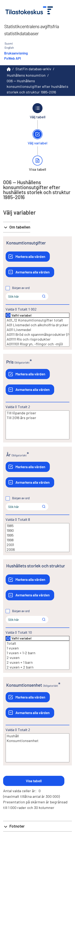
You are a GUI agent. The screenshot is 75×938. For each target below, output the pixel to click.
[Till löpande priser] (37, 413)
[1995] (37, 535)
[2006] (37, 549)
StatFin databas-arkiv (33, 68)
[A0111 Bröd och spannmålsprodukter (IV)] (37, 334)
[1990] (37, 530)
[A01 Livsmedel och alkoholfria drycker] (37, 325)
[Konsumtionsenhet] (37, 740)
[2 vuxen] (37, 657)
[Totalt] (37, 643)
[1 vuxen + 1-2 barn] (37, 652)
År (8, 454)
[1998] (37, 540)
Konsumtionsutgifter (26, 242)
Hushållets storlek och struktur (35, 565)
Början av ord (21, 288)
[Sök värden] (43, 296)
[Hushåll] (37, 736)
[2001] (37, 544)
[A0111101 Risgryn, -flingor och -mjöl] (37, 344)
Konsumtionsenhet (24, 685)
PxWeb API (12, 58)
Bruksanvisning (16, 53)
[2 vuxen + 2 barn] (37, 667)
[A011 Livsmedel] (37, 329)
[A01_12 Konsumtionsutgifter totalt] (37, 320)
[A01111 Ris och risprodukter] (37, 339)
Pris (10, 361)
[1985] (37, 525)
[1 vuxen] (37, 648)
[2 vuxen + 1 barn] (37, 662)
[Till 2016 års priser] (37, 417)
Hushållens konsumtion (26, 75)
